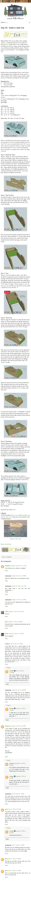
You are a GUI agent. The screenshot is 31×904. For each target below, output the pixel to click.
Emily (6, 633)
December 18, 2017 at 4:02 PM (18, 726)
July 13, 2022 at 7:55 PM (14, 870)
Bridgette (7, 644)
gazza (6, 809)
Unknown (7, 726)
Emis (6, 622)
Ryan (6, 859)
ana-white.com (7, 517)
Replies (9, 667)
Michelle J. (8, 566)
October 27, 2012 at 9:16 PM (15, 622)
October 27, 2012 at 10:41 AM (16, 611)
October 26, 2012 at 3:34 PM (19, 599)
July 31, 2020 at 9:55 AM (14, 809)
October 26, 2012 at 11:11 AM (18, 566)
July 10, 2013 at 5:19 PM (16, 644)
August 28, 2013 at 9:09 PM (19, 690)
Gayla (6, 611)
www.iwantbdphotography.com (21, 515)
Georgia (11, 671)
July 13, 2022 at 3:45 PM (14, 858)
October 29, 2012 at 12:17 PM (16, 633)
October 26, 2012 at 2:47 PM (19, 586)
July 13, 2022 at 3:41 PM (18, 845)
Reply (6, 570)
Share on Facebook (6, 544)
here (5, 42)
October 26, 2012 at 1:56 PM (19, 576)
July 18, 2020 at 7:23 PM (18, 794)
